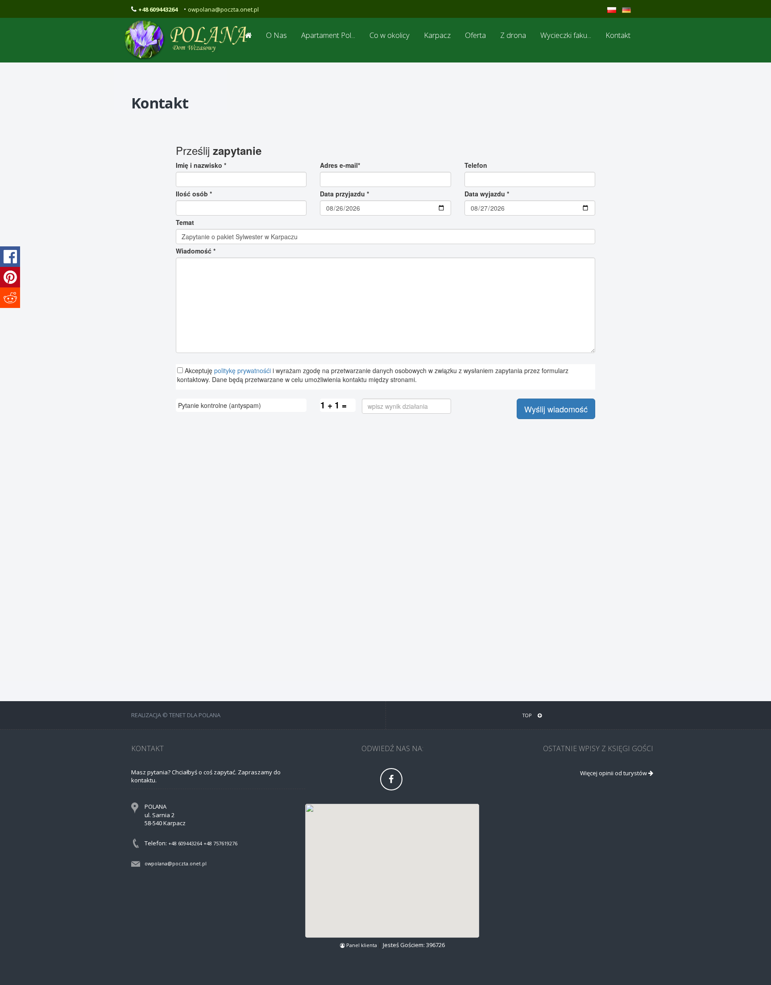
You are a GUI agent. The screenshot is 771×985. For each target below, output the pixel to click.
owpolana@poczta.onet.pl (223, 9)
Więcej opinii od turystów (614, 773)
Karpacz (437, 35)
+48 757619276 (220, 843)
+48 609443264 (185, 843)
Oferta (475, 35)
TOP (527, 715)
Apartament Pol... (328, 35)
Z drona (513, 35)
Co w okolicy (389, 35)
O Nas (276, 35)
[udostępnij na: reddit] (10, 297)
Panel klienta (361, 945)
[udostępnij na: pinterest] (10, 277)
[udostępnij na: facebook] (10, 256)
